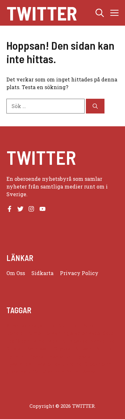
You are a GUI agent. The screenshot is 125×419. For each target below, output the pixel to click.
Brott (64, 326)
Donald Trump (23, 333)
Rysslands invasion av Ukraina (44, 364)
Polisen (82, 349)
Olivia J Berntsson (28, 349)
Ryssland (86, 356)
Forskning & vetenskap (72, 333)
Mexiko (56, 341)
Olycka (62, 349)
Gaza (108, 333)
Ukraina (16, 372)
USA (34, 372)
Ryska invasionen (50, 356)
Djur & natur (87, 326)
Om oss (15, 273)
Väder (89, 372)
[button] (99, 13)
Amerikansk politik (30, 326)
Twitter (41, 12)
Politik (103, 349)
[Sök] (95, 106)
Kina (39, 341)
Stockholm (98, 364)
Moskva (78, 341)
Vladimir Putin (60, 372)
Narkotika (102, 341)
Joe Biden (18, 341)
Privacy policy (79, 273)
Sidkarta (42, 273)
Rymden (16, 356)
